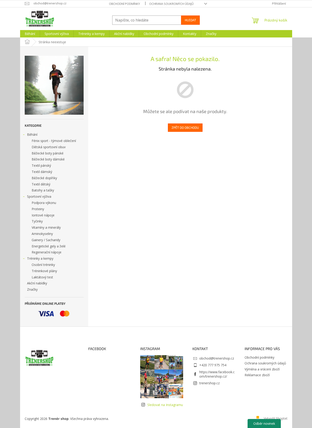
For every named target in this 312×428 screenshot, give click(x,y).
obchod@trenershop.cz (216, 358)
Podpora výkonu (44, 202)
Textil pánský (41, 165)
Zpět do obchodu (185, 127)
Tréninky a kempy (40, 258)
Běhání (32, 134)
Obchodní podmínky (124, 4)
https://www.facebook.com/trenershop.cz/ (217, 374)
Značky (32, 289)
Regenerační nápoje (46, 252)
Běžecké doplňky (44, 178)
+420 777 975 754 (212, 365)
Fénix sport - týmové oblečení (54, 141)
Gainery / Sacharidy (46, 240)
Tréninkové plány (44, 271)
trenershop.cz (209, 383)
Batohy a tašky (43, 190)
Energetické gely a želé (49, 246)
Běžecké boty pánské (48, 153)
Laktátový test (42, 277)
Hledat (190, 20)
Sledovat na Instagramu (165, 405)
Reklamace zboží (257, 375)
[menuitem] (30, 33)
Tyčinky (37, 221)
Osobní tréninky (43, 264)
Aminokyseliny (42, 233)
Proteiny (38, 209)
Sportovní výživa (39, 196)
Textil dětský (41, 184)
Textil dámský (42, 171)
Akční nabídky (37, 283)
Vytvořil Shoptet (276, 418)
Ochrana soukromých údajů (171, 4)
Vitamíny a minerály (46, 227)
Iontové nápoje (43, 215)
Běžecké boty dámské (48, 159)
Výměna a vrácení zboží (262, 369)
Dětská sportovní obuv (49, 147)
